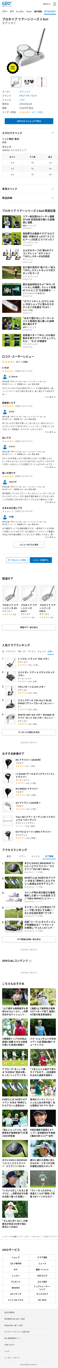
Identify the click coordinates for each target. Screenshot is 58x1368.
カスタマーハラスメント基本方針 (17, 1332)
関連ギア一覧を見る (29, 627)
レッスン (20, 11)
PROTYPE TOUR (28, 95)
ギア (12, 11)
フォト (29, 11)
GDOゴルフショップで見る (29, 121)
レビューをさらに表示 (29, 544)
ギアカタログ (50, 11)
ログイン (46, 4)
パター (22, 99)
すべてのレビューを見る (17, 560)
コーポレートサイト (12, 1358)
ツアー (5, 11)
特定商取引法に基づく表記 (14, 1319)
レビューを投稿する (41, 560)
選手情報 (38, 11)
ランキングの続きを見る (29, 732)
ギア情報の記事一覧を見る (29, 939)
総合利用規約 (9, 1312)
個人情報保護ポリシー (12, 1338)
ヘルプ (7, 1351)
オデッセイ (25, 91)
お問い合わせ (9, 1345)
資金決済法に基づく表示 (13, 1325)
